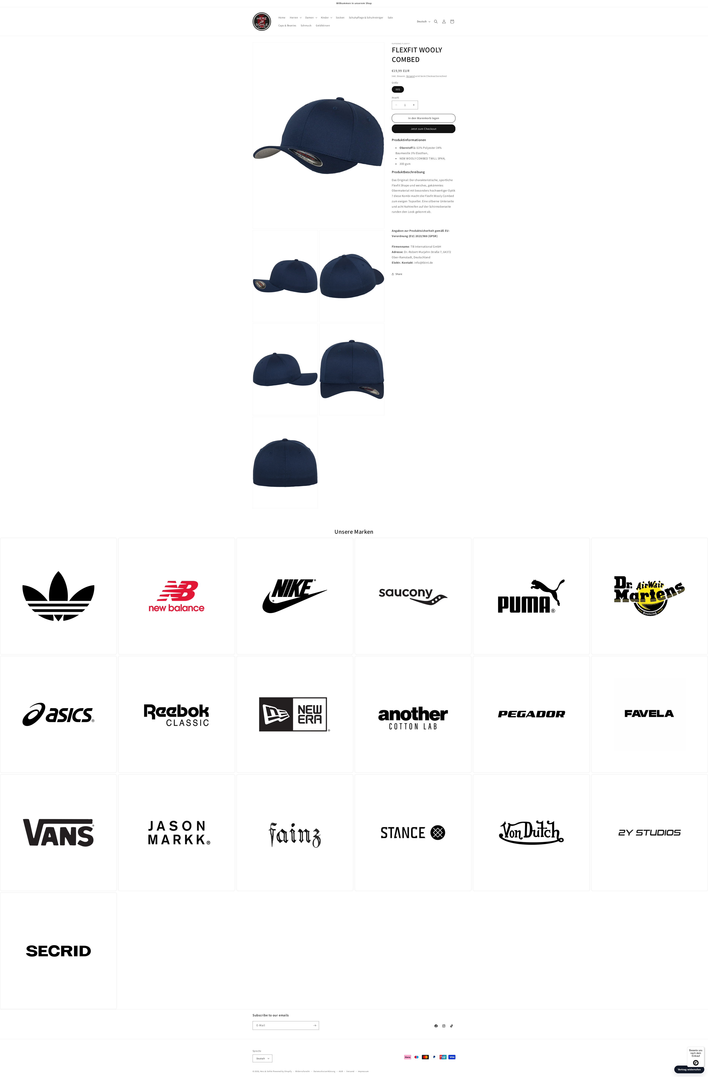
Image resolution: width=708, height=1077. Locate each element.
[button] (295, 17)
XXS (398, 89)
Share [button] (398, 274)
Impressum (363, 1071)
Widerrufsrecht (302, 1071)
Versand (410, 76)
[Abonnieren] (315, 1025)
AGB (341, 1071)
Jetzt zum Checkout (423, 128)
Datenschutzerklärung (324, 1071)
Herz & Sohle (266, 1071)
